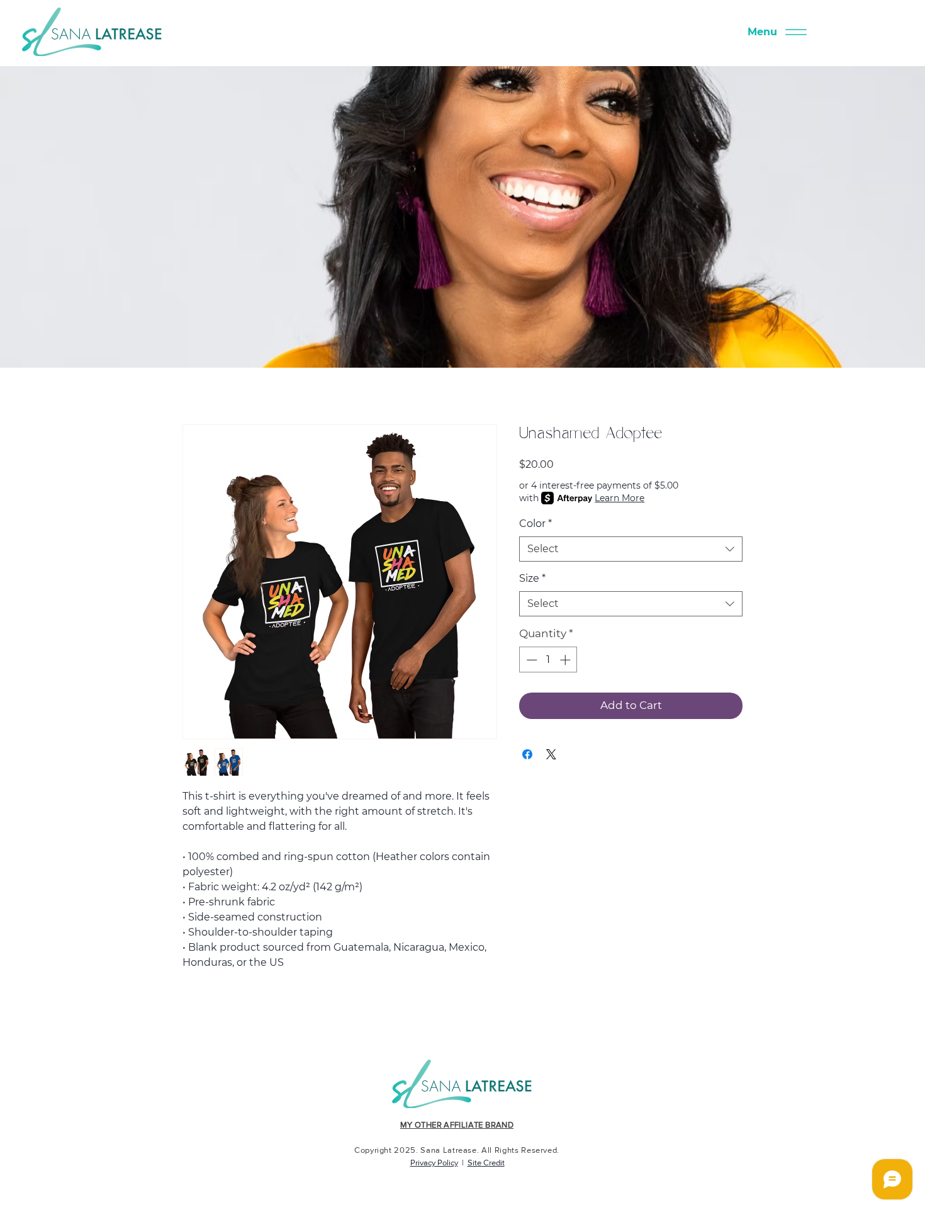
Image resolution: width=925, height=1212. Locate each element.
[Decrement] (530, 659)
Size (532, 578)
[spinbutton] (548, 659)
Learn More (619, 498)
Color (535, 524)
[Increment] (566, 659)
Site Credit (486, 1162)
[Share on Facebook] (527, 754)
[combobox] (631, 549)
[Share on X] (551, 754)
